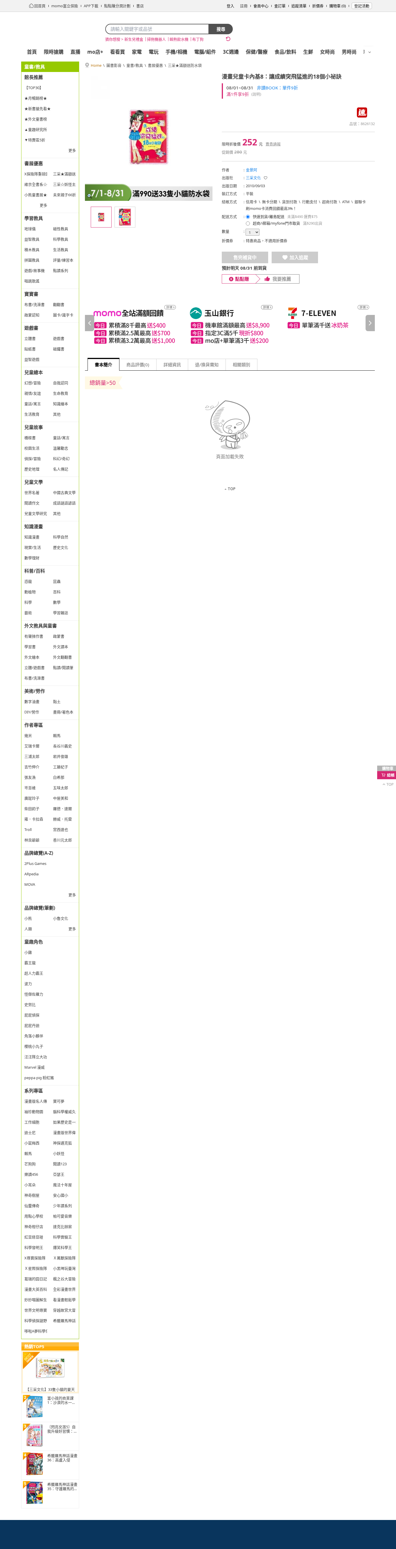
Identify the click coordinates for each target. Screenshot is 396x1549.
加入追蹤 (299, 257)
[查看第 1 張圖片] (101, 217)
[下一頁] (370, 323)
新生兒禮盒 (133, 39)
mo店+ (95, 51)
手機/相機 (176, 51)
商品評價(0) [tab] (137, 364)
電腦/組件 (205, 51)
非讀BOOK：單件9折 (277, 88)
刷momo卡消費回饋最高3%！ (271, 208)
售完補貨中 (245, 257)
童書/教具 (134, 65)
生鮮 (308, 51)
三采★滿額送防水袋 (185, 65)
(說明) (256, 94)
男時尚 (349, 51)
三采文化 (253, 177)
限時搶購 (53, 51)
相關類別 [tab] (241, 364)
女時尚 (327, 51)
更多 (72, 150)
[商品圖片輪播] (148, 137)
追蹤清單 (298, 5)
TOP (231, 488)
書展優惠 (155, 65)
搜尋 (221, 29)
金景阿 (251, 169)
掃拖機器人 (156, 39)
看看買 (117, 51)
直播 (75, 51)
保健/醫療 (257, 51)
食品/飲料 (285, 51)
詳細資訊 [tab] (172, 364)
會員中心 (260, 5)
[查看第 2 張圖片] (125, 217)
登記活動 (361, 5)
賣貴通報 (273, 144)
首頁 (32, 51)
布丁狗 (198, 39)
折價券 (318, 5)
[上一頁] (89, 323)
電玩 (154, 51)
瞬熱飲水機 (179, 39)
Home (96, 65)
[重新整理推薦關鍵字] (228, 38)
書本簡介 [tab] (103, 364)
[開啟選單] (369, 52)
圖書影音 (113, 65)
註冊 (244, 5)
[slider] (230, 323)
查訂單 (280, 5)
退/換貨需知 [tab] (207, 364)
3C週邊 (231, 51)
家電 (137, 51)
